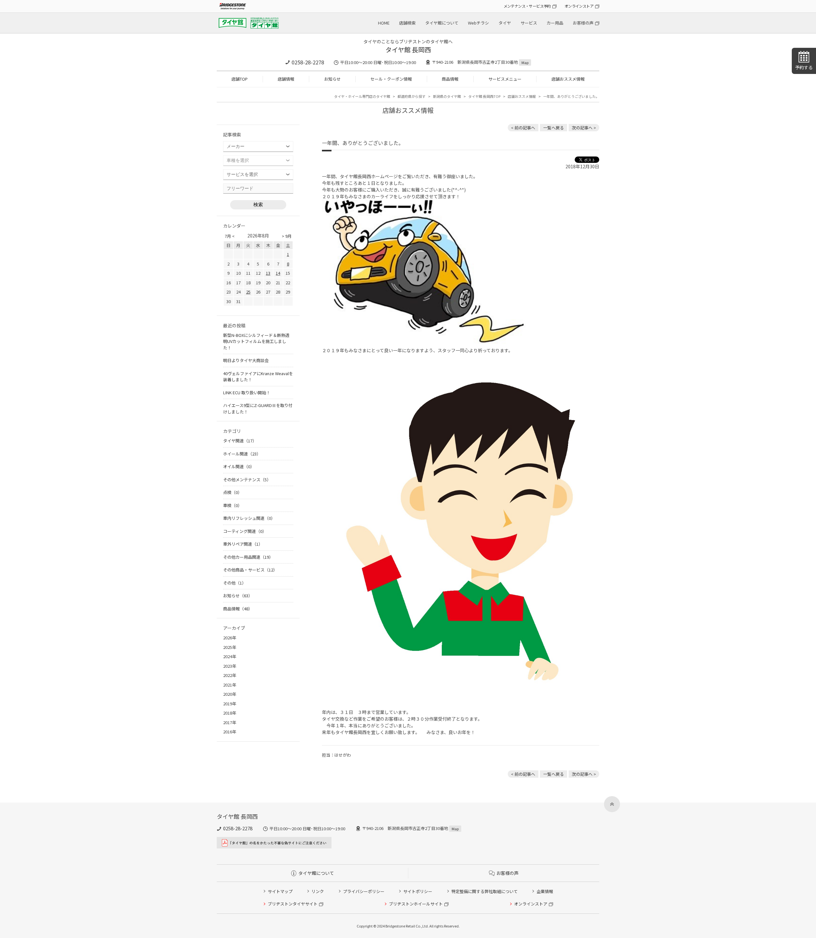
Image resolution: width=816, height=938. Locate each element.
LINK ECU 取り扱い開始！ (246, 392)
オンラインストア (579, 6)
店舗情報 (286, 79)
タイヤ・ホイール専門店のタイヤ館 (362, 96)
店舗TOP (239, 79)
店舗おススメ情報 (568, 79)
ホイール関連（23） (242, 454)
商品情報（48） (237, 609)
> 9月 (287, 236)
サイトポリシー (417, 891)
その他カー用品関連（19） (248, 557)
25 (248, 292)
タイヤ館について (441, 23)
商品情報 (450, 79)
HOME (384, 23)
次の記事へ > (584, 128)
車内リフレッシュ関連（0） (249, 518)
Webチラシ (478, 23)
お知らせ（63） (237, 596)
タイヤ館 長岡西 (408, 49)
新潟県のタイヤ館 (447, 96)
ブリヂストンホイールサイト (416, 904)
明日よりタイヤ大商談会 (246, 360)
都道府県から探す (411, 96)
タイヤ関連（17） (240, 441)
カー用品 (555, 23)
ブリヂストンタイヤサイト (292, 904)
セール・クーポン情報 (391, 79)
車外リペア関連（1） (243, 544)
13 (268, 273)
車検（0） (232, 505)
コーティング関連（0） (244, 531)
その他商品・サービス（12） (250, 570)
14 (278, 273)
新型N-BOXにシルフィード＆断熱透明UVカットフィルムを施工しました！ (256, 341)
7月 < (230, 236)
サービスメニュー (504, 79)
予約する (804, 67)
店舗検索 (407, 23)
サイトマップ (280, 891)
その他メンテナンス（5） (247, 479)
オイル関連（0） (238, 466)
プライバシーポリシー (363, 891)
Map (524, 62)
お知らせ (332, 79)
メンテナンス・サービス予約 (527, 6)
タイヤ (505, 23)
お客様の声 (583, 23)
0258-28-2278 (308, 62)
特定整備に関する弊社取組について (484, 891)
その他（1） (234, 583)
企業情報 (544, 891)
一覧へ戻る (553, 128)
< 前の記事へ (523, 128)
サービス (529, 23)
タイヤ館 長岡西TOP (484, 96)
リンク (317, 891)
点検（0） (232, 492)
